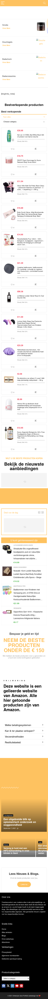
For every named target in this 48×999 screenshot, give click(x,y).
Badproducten (19, 586)
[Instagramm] (12, 986)
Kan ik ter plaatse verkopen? (19, 730)
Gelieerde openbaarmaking (12, 959)
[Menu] (3, 3)
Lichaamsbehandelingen (23, 545)
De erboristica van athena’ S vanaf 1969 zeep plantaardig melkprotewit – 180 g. (30, 379)
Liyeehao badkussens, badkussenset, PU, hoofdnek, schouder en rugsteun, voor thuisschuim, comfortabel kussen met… (30, 270)
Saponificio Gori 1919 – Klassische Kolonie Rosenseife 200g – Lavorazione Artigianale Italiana (28, 615)
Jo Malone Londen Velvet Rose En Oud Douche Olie (30, 297)
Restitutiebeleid (13, 742)
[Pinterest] (21, 986)
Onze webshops (8, 939)
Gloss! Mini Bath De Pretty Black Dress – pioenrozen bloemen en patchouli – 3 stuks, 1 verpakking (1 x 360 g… (30, 188)
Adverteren (6, 942)
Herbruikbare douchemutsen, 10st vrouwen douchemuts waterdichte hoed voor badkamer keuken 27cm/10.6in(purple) (30, 352)
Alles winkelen (7, 932)
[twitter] (8, 986)
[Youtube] (17, 986)
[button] (24, 725)
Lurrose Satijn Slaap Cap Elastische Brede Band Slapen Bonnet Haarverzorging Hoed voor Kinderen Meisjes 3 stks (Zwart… (29, 324)
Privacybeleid (7, 952)
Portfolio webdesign (29, 996)
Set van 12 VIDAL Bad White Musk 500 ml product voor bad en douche (30, 136)
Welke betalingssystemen (18, 725)
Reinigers (17, 608)
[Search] (44, 3)
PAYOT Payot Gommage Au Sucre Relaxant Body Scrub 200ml (29, 161)
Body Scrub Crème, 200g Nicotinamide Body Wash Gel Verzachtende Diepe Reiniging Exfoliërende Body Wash (30, 214)
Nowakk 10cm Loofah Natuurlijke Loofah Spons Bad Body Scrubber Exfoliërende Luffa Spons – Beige (28, 574)
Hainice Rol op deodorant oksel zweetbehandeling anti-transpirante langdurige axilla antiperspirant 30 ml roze (29, 406)
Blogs (4, 935)
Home (4, 929)
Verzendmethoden (14, 736)
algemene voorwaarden (10, 955)
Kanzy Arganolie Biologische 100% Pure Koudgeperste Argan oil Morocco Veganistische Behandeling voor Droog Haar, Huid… (31, 435)
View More (6, 28)
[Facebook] (3, 986)
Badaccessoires (20, 567)
